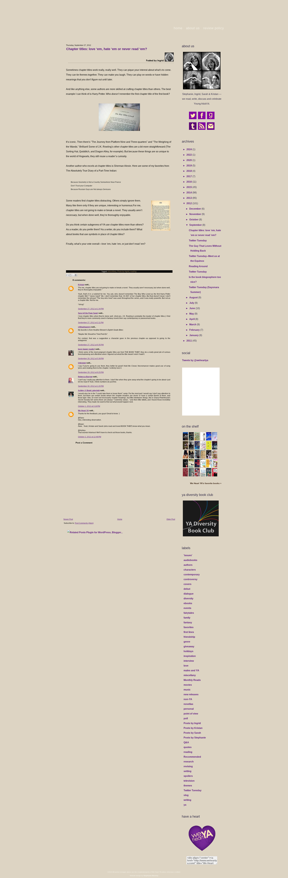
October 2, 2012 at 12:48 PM (89, 437)
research (189, 761)
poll (186, 718)
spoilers (188, 776)
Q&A (186, 742)
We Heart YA (83, 411)
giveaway (189, 646)
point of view (191, 713)
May (192, 313)
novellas (188, 704)
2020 (189, 160)
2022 (189, 155)
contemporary (192, 574)
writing (187, 800)
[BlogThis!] (70, 275)
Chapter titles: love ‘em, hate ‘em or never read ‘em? (106, 49)
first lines (189, 632)
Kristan (81, 285)
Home (119, 519)
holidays (188, 651)
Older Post (170, 519)
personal (189, 709)
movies (188, 685)
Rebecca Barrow (85, 377)
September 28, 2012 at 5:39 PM (91, 359)
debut (187, 589)
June (192, 308)
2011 (189, 340)
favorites (189, 627)
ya (185, 804)
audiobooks (190, 560)
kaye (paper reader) (86, 349)
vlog (186, 795)
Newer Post (68, 519)
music (187, 689)
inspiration (190, 656)
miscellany (112, 271)
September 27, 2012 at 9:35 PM (91, 345)
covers (187, 584)
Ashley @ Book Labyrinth (89, 390)
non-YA (188, 699)
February (194, 330)
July (192, 303)
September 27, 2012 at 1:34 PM (91, 309)
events (187, 608)
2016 (189, 181)
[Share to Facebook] (75, 275)
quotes (188, 747)
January (194, 335)
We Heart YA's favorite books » (205, 483)
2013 (189, 198)
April (192, 319)
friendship (189, 637)
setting (187, 771)
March (193, 324)
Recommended (192, 757)
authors (188, 565)
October (194, 219)
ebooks (188, 603)
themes (188, 785)
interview (189, 661)
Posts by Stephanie (195, 737)
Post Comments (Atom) (84, 523)
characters (190, 569)
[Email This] (67, 275)
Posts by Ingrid (123, 271)
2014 (189, 192)
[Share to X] (73, 275)
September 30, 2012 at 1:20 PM (91, 386)
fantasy (188, 622)
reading (133, 271)
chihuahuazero (84, 327)
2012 (189, 203)
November (195, 214)
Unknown (82, 363)
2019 (189, 165)
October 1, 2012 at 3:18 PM (89, 406)
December (195, 208)
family (187, 617)
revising (188, 766)
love (186, 665)
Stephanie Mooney (151, 876)
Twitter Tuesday (198, 240)
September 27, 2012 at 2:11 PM (91, 323)
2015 (189, 187)
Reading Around (198, 266)
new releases (191, 694)
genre (187, 641)
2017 (189, 176)
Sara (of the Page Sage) (88, 313)
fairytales (189, 613)
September (195, 225)
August (193, 297)
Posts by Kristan (193, 728)
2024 (189, 149)
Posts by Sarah (192, 733)
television (189, 781)
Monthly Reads (192, 680)
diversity (188, 598)
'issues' (188, 555)
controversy (190, 579)
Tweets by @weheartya (195, 360)
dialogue (189, 593)
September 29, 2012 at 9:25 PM (91, 372)
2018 (189, 171)
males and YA (191, 670)
